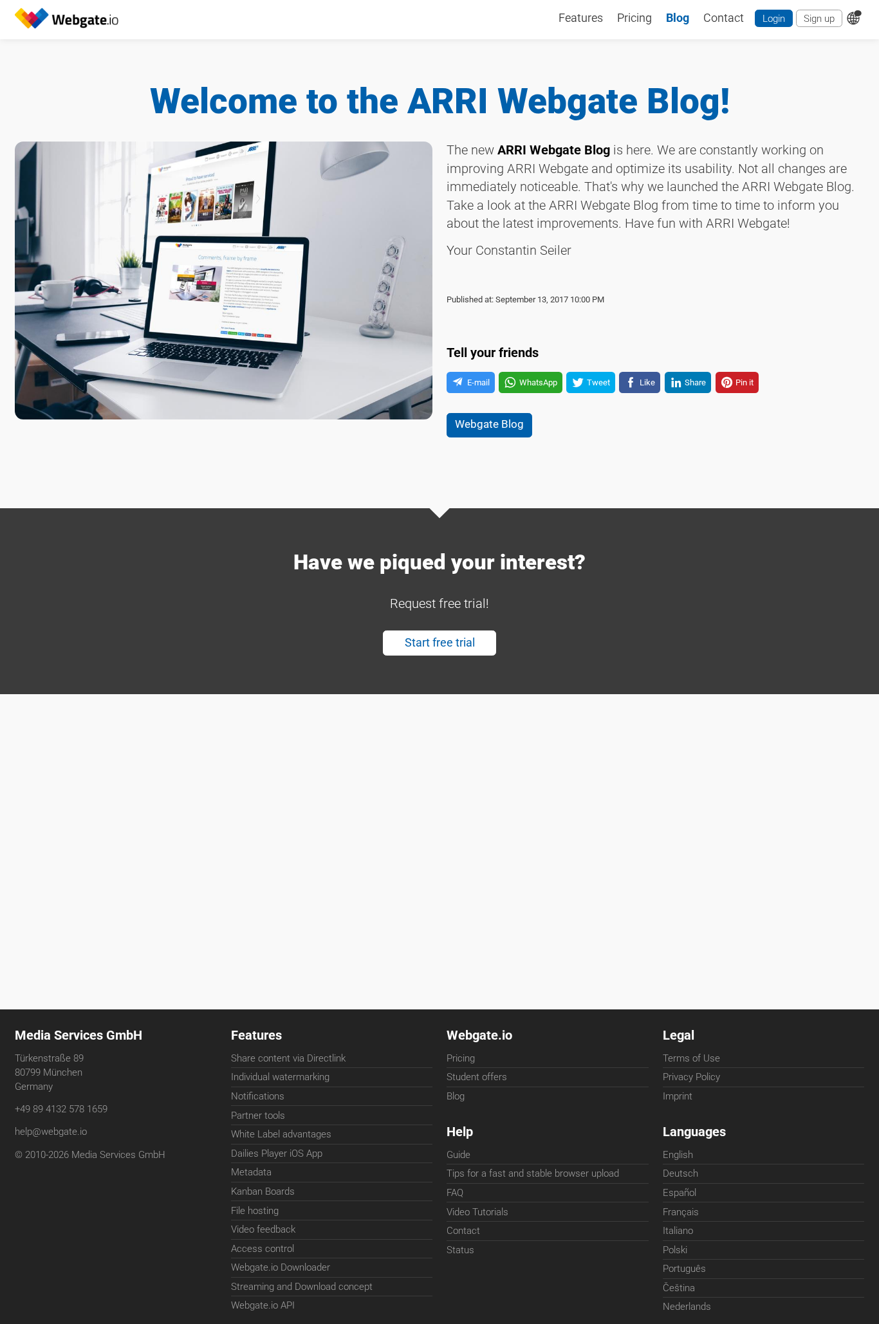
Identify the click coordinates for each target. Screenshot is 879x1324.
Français (681, 1212)
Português (684, 1268)
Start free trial (440, 642)
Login (774, 18)
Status (460, 1250)
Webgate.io (479, 1035)
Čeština (679, 1288)
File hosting (255, 1211)
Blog (456, 1096)
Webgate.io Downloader (280, 1267)
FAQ (455, 1193)
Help (460, 1132)
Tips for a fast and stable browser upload (533, 1173)
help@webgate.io (51, 1131)
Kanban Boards (263, 1191)
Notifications (257, 1096)
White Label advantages (281, 1134)
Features (256, 1035)
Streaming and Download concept (302, 1286)
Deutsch (680, 1173)
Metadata (251, 1172)
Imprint (677, 1096)
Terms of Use (691, 1058)
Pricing (461, 1058)
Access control (262, 1249)
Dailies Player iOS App (276, 1153)
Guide (458, 1155)
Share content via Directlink (288, 1058)
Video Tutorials (477, 1212)
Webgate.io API (263, 1305)
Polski (675, 1250)
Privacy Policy (691, 1077)
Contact (463, 1231)
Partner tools (258, 1115)
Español (679, 1193)
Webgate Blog (489, 424)
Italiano (678, 1231)
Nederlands (687, 1306)
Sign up (819, 18)
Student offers (477, 1077)
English (678, 1155)
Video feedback (263, 1229)
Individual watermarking (280, 1077)
